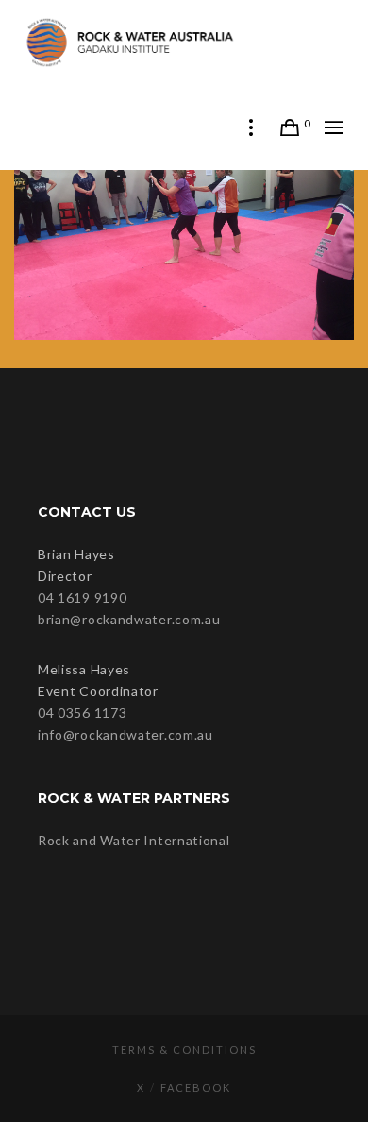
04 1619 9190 (82, 597)
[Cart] (290, 127)
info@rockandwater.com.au (125, 734)
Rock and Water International (134, 840)
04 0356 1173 (82, 713)
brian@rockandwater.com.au (129, 619)
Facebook (195, 1087)
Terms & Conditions (184, 1050)
